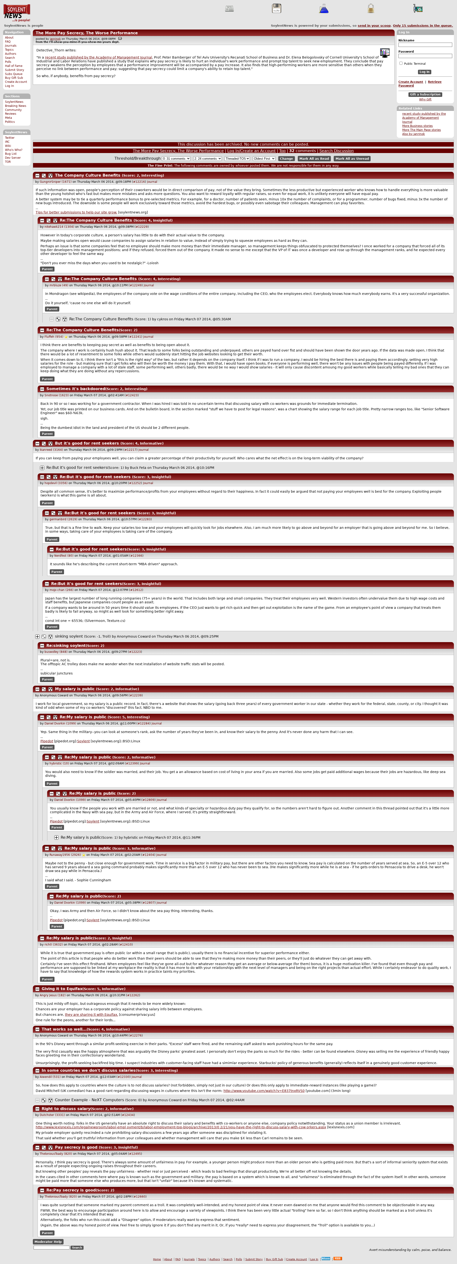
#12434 (128, 1115)
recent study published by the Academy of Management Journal (424, 118)
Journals (10, 45)
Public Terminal (414, 63)
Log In (9, 86)
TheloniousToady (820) (56, 1153)
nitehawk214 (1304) (59, 226)
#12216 (139, 181)
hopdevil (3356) (56, 483)
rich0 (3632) (54, 944)
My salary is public (74, 689)
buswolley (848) (56, 652)
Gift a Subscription (425, 94)
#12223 (135, 652)
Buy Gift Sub (14, 77)
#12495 (135, 1153)
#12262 (133, 995)
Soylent (83, 741)
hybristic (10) (59, 763)
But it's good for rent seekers (87, 443)
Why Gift (425, 99)
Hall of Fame (13, 66)
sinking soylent (69, 636)
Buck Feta (138, 468)
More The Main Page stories (421, 130)
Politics (10, 122)
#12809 (148, 800)
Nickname (406, 40)
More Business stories (417, 126)
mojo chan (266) (62, 590)
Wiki (8, 146)
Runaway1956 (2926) (65, 855)
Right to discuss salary (66, 1108)
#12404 (148, 855)
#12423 (132, 395)
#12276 (136, 1035)
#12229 (142, 226)
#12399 (132, 763)
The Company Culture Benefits (87, 175)
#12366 (136, 555)
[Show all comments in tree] (50, 175)
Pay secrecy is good (76, 1147)
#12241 (135, 336)
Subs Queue (13, 74)
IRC (7, 142)
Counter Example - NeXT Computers (89, 1100)
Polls (8, 62)
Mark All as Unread (352, 158)
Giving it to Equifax (62, 988)
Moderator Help (48, 1242)
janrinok (55, 38)
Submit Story (14, 70)
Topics (9, 49)
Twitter (10, 137)
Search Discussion (336, 151)
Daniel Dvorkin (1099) (60, 723)
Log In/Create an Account (251, 151)
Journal (152, 181)
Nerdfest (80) (64, 555)
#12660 (139, 1196)
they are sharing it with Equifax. (91, 1014)
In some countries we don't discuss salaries (89, 1070)
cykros (162, 319)
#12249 (136, 285)
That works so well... (64, 1029)
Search (10, 57)
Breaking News (15, 106)
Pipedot (46, 741)
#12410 (126, 944)
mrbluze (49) (59, 285)
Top (282, 151)
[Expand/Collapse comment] (37, 175)
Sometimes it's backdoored (75, 389)
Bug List (11, 153)
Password (406, 51)
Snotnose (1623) (57, 395)
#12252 (135, 483)
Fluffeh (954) (54, 336)
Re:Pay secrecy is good (71, 1190)
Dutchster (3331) (52, 1115)
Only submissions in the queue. (423, 25)
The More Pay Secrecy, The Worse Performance (87, 33)
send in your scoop (374, 25)
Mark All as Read (314, 158)
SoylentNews (16, 13)
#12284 (143, 723)
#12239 (136, 695)
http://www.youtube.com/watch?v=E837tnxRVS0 (264, 1091)
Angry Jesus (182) (53, 995)
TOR (8, 162)
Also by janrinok (413, 134)
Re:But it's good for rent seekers (76, 467)
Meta (8, 117)
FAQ (7, 41)
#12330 (123, 1077)
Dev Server (13, 157)
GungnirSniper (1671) (56, 181)
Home (157, 1259)
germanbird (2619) (63, 519)
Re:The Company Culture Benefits (96, 220)
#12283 (145, 519)
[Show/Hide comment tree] (44, 175)
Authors (10, 53)
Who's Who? (13, 150)
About (9, 37)
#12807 (148, 902)
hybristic (131, 837)
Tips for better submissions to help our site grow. (76, 212)
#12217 (130, 449)
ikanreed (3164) (51, 449)
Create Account (16, 82)
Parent (47, 269)
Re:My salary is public (83, 717)
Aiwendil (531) (50, 1077)
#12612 (136, 590)
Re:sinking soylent (66, 645)
